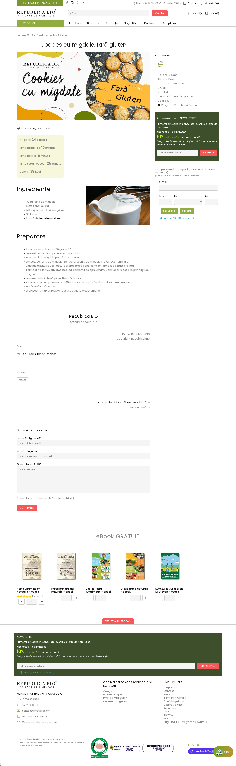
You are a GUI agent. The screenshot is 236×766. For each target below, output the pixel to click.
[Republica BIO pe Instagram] (72, 3)
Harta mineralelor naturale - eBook (62, 590)
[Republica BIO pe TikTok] (78, 3)
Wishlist (163, 92)
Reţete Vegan (168, 75)
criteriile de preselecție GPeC (57, 742)
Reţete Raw (166, 79)
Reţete (163, 70)
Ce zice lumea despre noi (176, 96)
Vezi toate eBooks (118, 621)
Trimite (29, 508)
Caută (159, 13)
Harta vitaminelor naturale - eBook (28, 590)
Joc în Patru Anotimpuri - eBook (99, 590)
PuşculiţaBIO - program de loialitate (185, 722)
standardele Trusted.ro (31, 745)
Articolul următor (140, 407)
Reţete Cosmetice (171, 83)
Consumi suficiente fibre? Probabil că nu (124, 402)
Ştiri (34, 35)
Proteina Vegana (113, 694)
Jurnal (162, 66)
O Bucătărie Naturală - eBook (134, 590)
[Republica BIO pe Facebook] (67, 3)
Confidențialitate (174, 701)
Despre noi (170, 687)
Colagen (108, 691)
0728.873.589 (212, 3)
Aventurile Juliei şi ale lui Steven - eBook (169, 590)
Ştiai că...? (165, 101)
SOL (166, 718)
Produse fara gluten (115, 698)
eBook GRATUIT (118, 536)
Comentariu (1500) (28, 464)
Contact (193, 3)
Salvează (169, 211)
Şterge (187, 211)
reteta (22, 380)
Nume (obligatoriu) (28, 438)
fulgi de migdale (49, 218)
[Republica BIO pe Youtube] (84, 3)
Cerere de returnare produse (39, 722)
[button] (223, 751)
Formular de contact (34, 716)
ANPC (167, 711)
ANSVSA (168, 715)
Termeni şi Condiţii (175, 697)
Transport (170, 694)
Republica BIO (37, 13)
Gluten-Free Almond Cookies (36, 354)
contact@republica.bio (36, 710)
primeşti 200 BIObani (178, 218)
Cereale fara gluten (115, 701)
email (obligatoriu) (28, 451)
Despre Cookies (173, 704)
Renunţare (170, 708)
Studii (162, 88)
